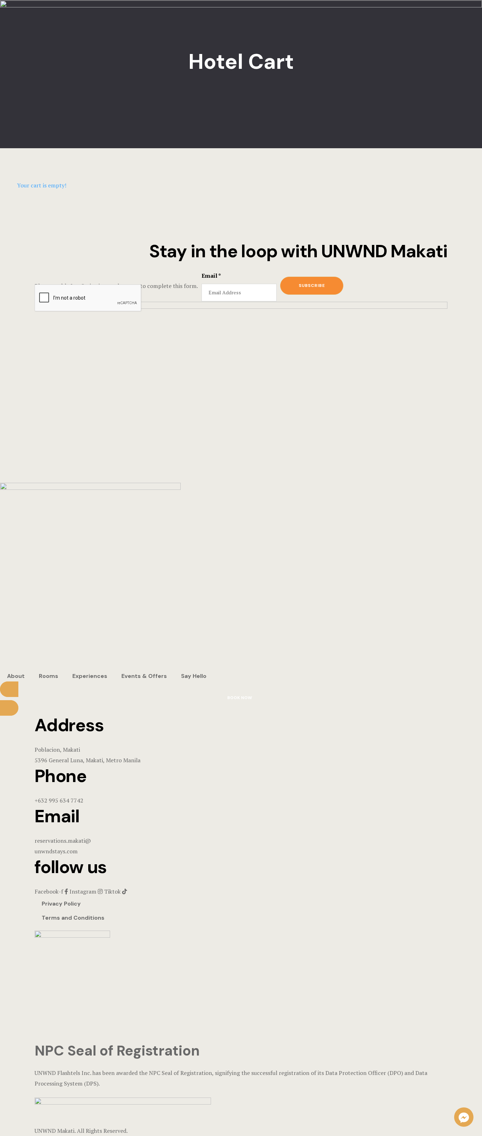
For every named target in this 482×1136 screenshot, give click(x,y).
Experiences (89, 676)
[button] (241, 698)
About (16, 676)
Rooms (48, 676)
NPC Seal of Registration (117, 1050)
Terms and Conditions (73, 917)
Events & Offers (144, 676)
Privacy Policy (61, 903)
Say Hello (193, 676)
